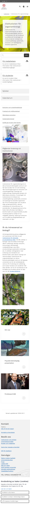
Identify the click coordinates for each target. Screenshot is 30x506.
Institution (6, 14)
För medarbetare (9, 61)
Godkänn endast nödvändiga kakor (13, 497)
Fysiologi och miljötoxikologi (11, 111)
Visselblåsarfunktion (7, 471)
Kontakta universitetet (8, 432)
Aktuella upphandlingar (8, 469)
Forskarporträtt (10, 394)
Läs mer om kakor (6, 489)
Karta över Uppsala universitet (10, 447)
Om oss (7, 330)
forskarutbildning (15, 271)
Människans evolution (9, 115)
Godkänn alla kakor (8, 492)
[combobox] (12, 55)
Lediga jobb (4, 463)
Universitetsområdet (7, 441)
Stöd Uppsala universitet (8, 467)
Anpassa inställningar (11, 501)
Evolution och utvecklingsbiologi (12, 107)
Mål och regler (5, 465)
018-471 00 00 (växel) (7, 429)
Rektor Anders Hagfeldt (8, 458)
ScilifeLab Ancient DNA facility (12, 122)
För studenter (7, 75)
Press (2, 462)
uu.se (3, 1)
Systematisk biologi (8, 119)
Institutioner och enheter (8, 439)
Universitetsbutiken (7, 460)
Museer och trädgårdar (8, 443)
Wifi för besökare (6, 451)
